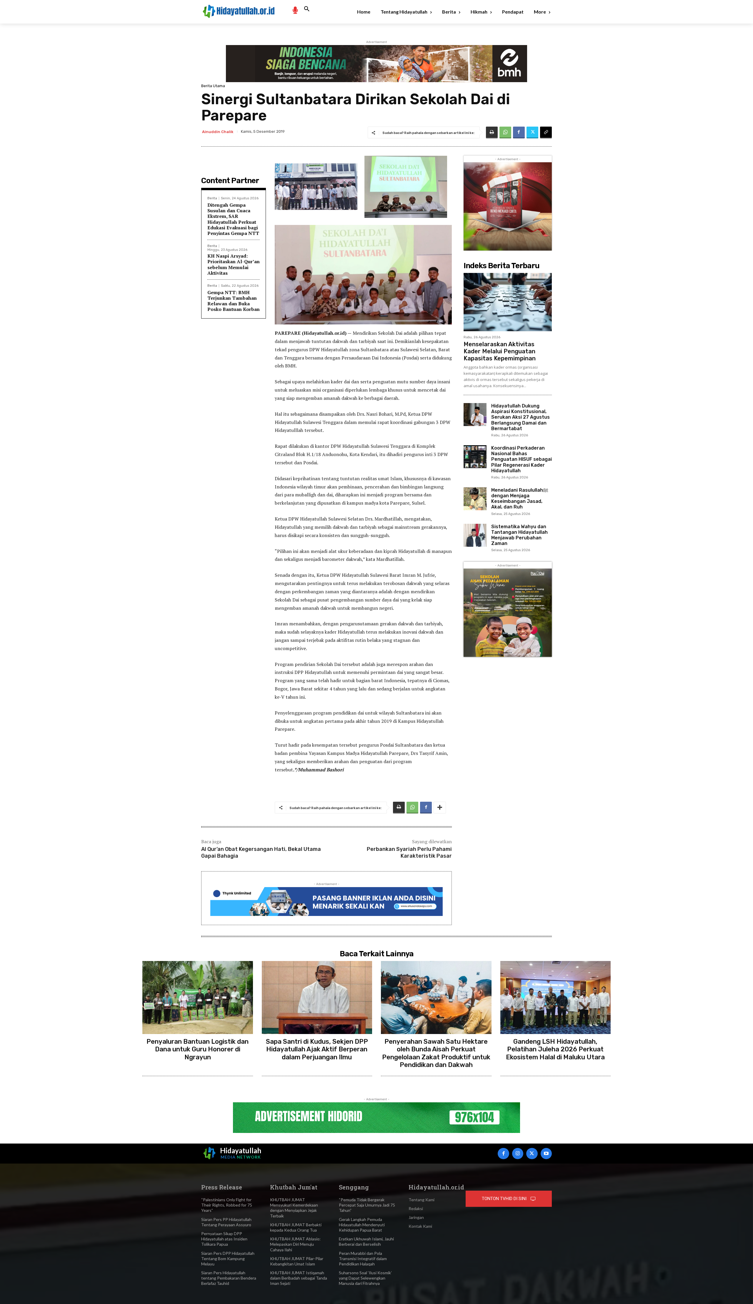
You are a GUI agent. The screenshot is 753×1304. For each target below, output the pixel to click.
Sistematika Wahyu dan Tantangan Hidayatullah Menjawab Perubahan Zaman (519, 535)
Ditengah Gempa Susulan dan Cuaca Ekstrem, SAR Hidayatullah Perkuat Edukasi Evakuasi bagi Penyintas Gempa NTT (233, 219)
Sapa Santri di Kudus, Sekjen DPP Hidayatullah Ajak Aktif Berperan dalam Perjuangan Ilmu (317, 1049)
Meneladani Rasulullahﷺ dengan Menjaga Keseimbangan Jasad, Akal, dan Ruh (519, 498)
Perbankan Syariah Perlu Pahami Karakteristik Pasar (409, 852)
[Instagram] (517, 1153)
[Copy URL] (546, 132)
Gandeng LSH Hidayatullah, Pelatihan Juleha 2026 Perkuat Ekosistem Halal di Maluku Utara (555, 1049)
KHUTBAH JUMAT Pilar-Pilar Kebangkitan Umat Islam (296, 1261)
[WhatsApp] (505, 132)
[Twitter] (532, 132)
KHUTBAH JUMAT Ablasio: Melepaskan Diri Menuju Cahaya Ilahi (295, 1244)
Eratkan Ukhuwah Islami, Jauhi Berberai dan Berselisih (366, 1241)
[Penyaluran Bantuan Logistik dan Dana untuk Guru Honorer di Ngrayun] (197, 997)
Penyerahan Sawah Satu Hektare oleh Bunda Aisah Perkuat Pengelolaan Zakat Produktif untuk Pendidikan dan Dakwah (436, 1053)
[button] (307, 9)
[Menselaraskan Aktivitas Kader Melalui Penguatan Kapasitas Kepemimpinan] (508, 302)
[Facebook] (519, 132)
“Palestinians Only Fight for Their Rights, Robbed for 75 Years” (226, 1205)
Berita (212, 198)
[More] (440, 807)
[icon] (295, 9)
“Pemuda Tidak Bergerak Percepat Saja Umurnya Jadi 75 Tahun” (367, 1205)
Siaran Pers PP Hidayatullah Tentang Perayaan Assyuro (226, 1222)
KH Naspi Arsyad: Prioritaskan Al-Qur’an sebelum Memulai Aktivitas (233, 264)
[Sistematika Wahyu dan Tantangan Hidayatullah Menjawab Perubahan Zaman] (475, 535)
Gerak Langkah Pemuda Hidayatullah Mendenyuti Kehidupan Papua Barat (362, 1224)
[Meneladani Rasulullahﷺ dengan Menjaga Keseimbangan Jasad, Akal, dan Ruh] (475, 498)
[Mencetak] (492, 132)
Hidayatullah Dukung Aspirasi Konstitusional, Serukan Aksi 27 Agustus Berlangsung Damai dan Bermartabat (520, 417)
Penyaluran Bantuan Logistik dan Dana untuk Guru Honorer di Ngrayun (197, 1049)
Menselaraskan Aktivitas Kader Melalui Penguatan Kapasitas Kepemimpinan (500, 351)
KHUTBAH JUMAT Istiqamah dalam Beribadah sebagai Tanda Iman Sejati (298, 1278)
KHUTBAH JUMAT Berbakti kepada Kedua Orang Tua (295, 1227)
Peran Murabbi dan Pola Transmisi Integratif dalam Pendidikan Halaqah (363, 1258)
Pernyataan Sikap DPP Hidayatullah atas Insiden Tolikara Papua (224, 1239)
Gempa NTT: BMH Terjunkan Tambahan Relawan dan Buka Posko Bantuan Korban (233, 301)
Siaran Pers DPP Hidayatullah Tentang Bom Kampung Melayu (227, 1258)
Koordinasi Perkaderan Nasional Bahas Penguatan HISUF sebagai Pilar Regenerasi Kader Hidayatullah (521, 459)
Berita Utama (213, 86)
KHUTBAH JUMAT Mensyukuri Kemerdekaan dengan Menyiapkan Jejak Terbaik (294, 1207)
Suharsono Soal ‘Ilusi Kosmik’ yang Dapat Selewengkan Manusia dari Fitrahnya (365, 1278)
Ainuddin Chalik (217, 132)
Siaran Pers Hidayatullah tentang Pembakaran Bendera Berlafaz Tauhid (228, 1278)
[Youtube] (546, 1153)
